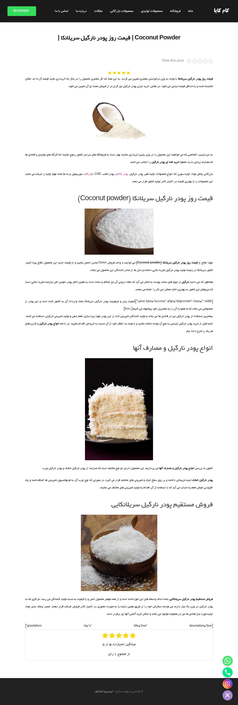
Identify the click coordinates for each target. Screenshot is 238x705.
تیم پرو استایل (104, 691)
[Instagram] (228, 684)
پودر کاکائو (122, 174)
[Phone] (228, 672)
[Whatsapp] (228, 661)
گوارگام (89, 174)
